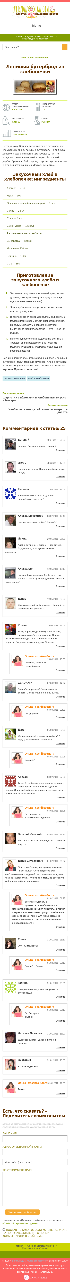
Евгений (23, 439)
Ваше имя (10, 1133)
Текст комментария (17, 1170)
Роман (22, 625)
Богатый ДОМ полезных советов (29, 1260)
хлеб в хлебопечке (38, 378)
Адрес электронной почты (22, 1146)
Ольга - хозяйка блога (39, 656)
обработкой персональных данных (20, 1223)
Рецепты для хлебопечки (34, 57)
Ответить (60, 450)
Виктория (24, 1060)
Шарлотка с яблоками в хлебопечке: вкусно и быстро (34, 399)
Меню (36, 25)
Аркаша (23, 776)
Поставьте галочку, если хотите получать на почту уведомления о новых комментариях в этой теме (35, 1232)
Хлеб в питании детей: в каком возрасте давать (37, 411)
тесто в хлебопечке (14, 378)
